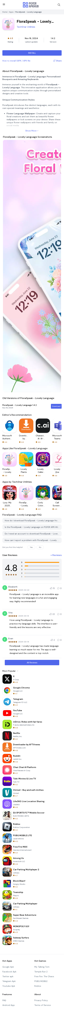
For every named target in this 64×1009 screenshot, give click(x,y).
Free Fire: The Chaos (44, 976)
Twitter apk (7, 976)
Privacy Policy (41, 1000)
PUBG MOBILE (41, 981)
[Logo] (31, 5)
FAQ (4, 1000)
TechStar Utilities (26, 26)
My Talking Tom (41, 966)
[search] (59, 4)
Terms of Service (42, 1005)
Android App (8, 1005)
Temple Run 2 (40, 971)
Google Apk (8, 966)
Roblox (37, 986)
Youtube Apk (8, 986)
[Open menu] (3, 4)
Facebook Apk (9, 971)
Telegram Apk (9, 981)
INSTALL (32, 53)
